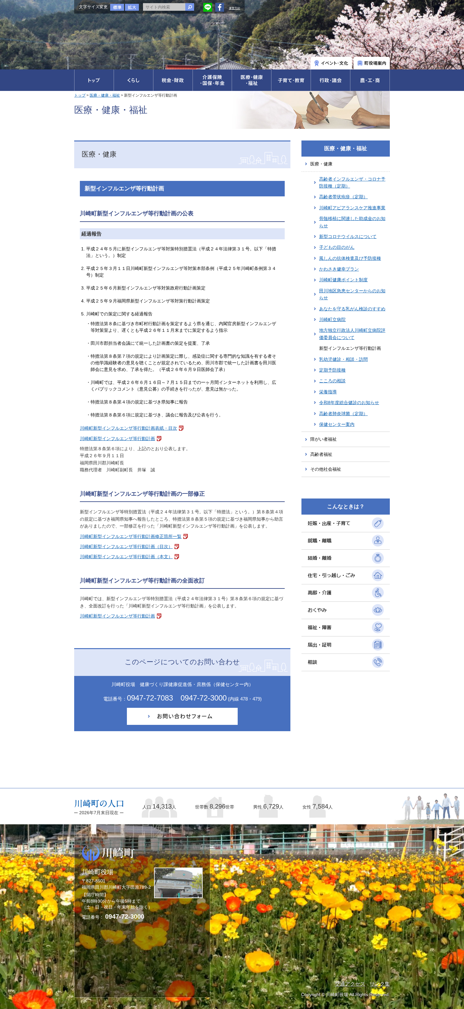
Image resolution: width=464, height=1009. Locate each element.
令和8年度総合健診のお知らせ (349, 402)
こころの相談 (332, 380)
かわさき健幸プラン (339, 269)
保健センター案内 (336, 424)
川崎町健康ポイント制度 (343, 279)
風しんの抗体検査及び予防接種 (350, 258)
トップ (80, 95)
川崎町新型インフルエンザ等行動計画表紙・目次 (128, 428)
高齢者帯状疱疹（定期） (343, 196)
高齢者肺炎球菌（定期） (343, 413)
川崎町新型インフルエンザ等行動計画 (117, 438)
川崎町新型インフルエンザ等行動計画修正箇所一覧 (130, 536)
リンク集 (380, 984)
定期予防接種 (332, 370)
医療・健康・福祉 (105, 95)
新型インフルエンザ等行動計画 (350, 348)
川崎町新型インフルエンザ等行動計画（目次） (126, 546)
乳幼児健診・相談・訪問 (343, 359)
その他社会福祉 (325, 469)
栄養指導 (328, 391)
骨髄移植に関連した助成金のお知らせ (352, 222)
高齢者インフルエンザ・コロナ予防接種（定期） (352, 182)
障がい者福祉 (323, 439)
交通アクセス (350, 984)
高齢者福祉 (321, 454)
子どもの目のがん (336, 247)
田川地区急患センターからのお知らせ (352, 294)
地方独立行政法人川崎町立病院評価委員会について (352, 334)
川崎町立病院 (332, 319)
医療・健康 (321, 163)
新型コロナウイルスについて (348, 236)
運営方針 (234, 8)
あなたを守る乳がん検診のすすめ (352, 308)
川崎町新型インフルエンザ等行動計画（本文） (126, 556)
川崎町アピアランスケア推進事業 (352, 207)
